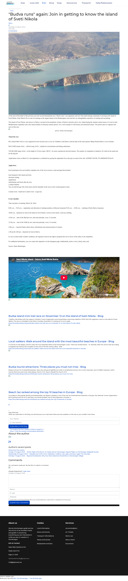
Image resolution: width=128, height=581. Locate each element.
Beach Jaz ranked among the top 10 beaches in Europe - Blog (45, 392)
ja (9, 25)
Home (23, 3)
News (44, 3)
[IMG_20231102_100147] (64, 73)
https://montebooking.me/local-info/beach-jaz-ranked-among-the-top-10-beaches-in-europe (40, 399)
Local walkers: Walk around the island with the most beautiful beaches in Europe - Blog (61, 341)
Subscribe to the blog (18, 426)
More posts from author (16, 450)
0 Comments (12, 31)
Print (12, 11)
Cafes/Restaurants (104, 3)
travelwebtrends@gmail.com (18, 558)
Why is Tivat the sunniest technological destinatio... (27, 431)
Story (51, 3)
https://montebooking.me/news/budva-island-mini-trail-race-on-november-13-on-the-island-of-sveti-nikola (44, 323)
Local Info (34, 3)
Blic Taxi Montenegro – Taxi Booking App (28, 578)
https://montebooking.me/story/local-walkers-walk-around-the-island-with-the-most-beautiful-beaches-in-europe (47, 348)
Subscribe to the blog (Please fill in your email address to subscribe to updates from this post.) (40, 500)
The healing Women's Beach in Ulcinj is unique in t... (27, 429)
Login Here (26, 471)
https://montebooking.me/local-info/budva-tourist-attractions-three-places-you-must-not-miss (40, 374)
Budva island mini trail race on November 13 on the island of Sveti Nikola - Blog (55, 316)
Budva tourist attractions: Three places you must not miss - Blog (47, 366)
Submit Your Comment (19, 503)
